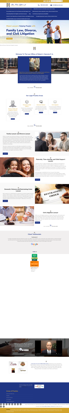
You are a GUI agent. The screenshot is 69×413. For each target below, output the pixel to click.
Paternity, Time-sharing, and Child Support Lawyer (50, 160)
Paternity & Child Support (40, 404)
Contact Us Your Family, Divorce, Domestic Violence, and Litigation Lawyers (20, 16)
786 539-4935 (44, 5)
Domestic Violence (9, 397)
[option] (34, 241)
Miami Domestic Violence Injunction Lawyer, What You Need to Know (45, 11)
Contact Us (9, 38)
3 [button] (35, 251)
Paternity (7, 395)
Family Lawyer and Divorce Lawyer (18, 134)
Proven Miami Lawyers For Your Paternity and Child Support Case (18, 11)
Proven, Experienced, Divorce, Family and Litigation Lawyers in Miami (19, 8)
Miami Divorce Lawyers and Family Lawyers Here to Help (44, 8)
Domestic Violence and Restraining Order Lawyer (18, 190)
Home (26, 404)
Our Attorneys (62, 404)
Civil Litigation (8, 399)
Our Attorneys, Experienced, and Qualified (40, 13)
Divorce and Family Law (10, 393)
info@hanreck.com (58, 5)
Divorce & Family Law (31, 404)
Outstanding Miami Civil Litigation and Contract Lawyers (16, 13)
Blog (30, 13)
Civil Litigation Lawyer (50, 213)
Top (66, 410)
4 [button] (36, 251)
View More (27, 113)
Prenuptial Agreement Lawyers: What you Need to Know (46, 16)
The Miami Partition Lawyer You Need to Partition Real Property (18, 18)
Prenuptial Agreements (10, 401)
